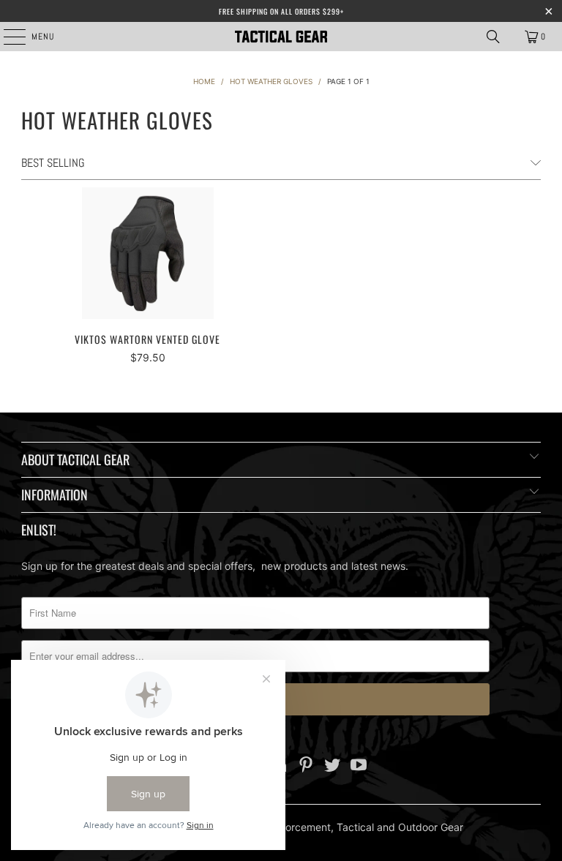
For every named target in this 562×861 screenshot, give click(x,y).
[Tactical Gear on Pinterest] (307, 766)
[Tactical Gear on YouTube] (359, 766)
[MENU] (7, 36)
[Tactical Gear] (281, 36)
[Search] (493, 36)
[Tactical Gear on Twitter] (333, 766)
